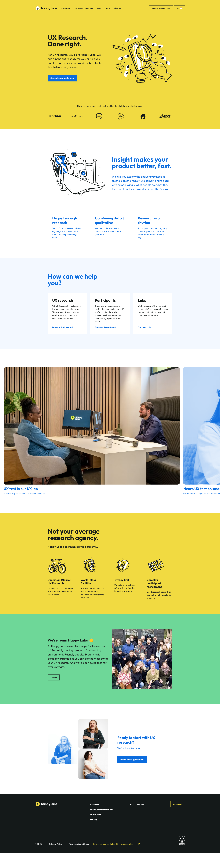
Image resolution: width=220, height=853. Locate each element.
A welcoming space (12, 493)
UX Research (66, 8)
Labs (98, 8)
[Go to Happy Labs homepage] (46, 8)
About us (117, 8)
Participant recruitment (84, 8)
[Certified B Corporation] (182, 841)
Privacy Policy (55, 844)
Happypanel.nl (126, 844)
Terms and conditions (79, 844)
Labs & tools (95, 814)
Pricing (107, 8)
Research (94, 804)
